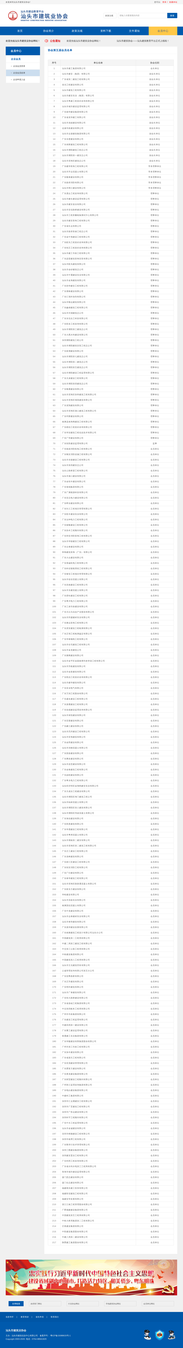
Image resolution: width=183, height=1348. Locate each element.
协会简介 (48, 30)
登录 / (165, 2)
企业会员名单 (19, 73)
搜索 (172, 15)
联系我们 (55, 1317)
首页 (20, 30)
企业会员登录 (19, 66)
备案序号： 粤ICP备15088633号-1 (55, 1335)
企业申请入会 (19, 79)
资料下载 (105, 30)
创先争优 (40, 1317)
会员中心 (163, 30)
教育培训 (25, 1317)
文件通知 (134, 30)
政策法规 (77, 30)
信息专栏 (10, 1317)
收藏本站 (173, 2)
